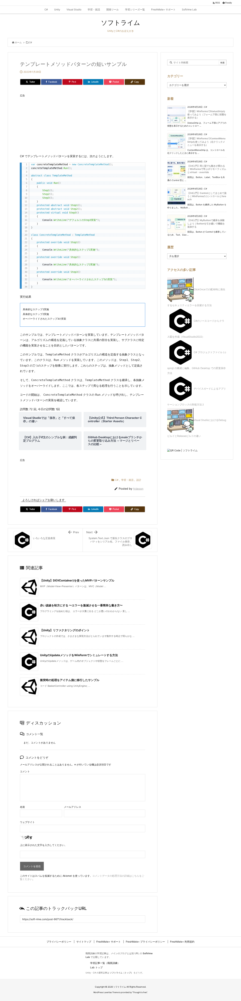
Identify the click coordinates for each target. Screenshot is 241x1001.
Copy (140, 166)
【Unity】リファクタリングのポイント (65, 630)
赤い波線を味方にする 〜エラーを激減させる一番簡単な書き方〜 (81, 605)
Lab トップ (96, 967)
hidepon (138, 488)
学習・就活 (127, 479)
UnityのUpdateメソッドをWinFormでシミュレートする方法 (79, 655)
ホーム (18, 42)
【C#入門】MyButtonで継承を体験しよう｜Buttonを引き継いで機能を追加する (206, 223)
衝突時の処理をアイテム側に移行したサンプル (69, 680)
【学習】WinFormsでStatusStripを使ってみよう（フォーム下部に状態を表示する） (206, 114)
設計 (138, 479)
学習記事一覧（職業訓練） (105, 962)
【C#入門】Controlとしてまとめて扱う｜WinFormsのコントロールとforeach (207, 196)
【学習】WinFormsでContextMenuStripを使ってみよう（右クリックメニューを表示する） (206, 141)
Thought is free (140, 992)
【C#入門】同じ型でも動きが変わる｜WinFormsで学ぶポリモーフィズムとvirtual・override (206, 169)
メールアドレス (72, 806)
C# (30, 42)
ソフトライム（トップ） (121, 972)
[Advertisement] (82, 123)
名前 (22, 806)
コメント (25, 771)
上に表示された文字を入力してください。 (43, 844)
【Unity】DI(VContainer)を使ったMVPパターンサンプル (77, 580)
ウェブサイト (27, 822)
